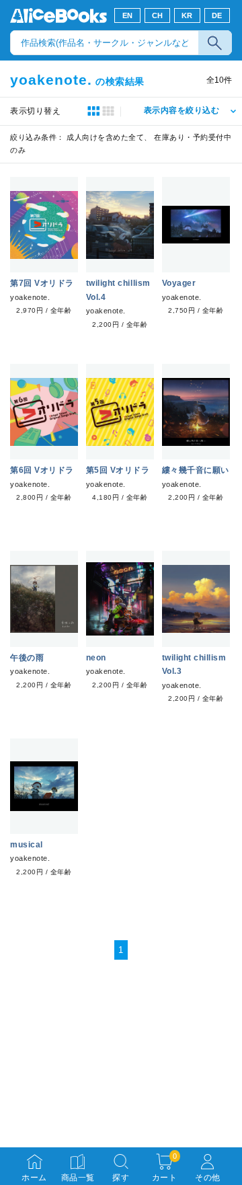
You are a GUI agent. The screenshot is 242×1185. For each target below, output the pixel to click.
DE (217, 15)
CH (157, 15)
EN (127, 15)
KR (187, 15)
